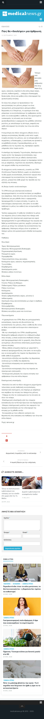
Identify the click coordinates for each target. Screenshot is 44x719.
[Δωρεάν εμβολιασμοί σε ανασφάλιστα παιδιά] (32, 482)
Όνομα (7, 532)
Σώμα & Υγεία (28, 584)
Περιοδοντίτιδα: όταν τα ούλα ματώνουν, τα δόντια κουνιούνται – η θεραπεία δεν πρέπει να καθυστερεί (22, 589)
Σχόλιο (7, 518)
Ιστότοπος (7, 540)
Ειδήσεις (6, 26)
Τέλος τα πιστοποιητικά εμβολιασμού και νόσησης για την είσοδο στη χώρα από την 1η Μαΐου (10, 493)
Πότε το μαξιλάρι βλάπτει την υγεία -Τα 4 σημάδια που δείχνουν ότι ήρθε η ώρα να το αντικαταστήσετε (21, 685)
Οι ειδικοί (16, 584)
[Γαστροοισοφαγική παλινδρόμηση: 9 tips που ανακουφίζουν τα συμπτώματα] (22, 607)
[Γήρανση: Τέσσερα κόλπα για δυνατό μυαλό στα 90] (22, 638)
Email (25, 532)
